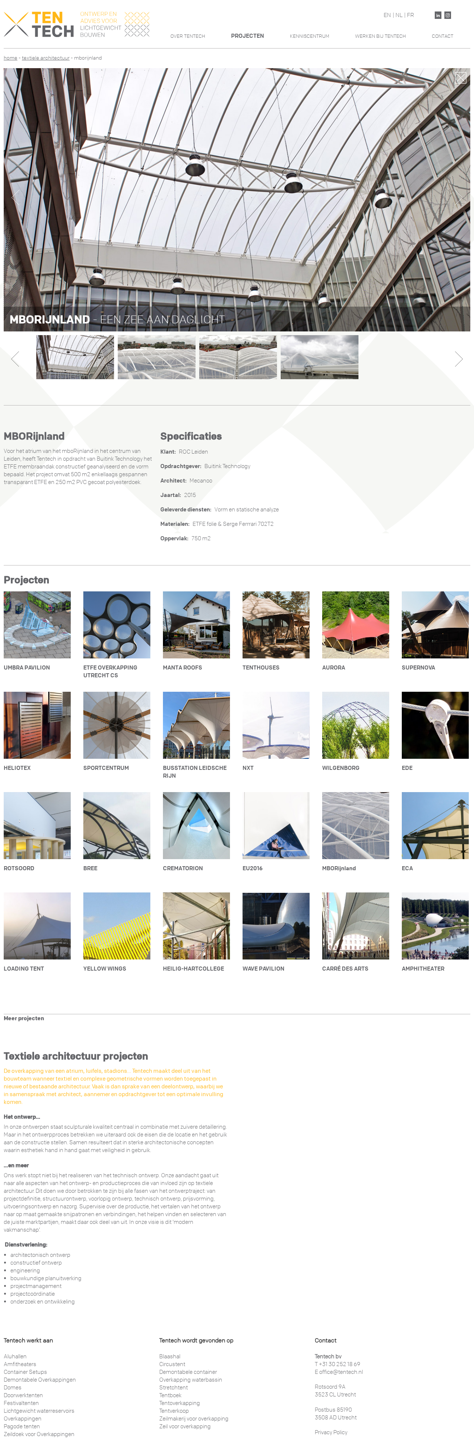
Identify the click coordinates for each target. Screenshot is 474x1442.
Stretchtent (173, 1387)
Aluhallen (15, 1356)
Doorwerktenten (23, 1395)
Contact (442, 36)
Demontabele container (188, 1372)
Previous (15, 198)
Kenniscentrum (309, 36)
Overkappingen (22, 1418)
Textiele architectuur (46, 57)
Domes (12, 1387)
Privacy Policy (331, 1432)
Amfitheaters (20, 1364)
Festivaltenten (21, 1403)
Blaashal (169, 1356)
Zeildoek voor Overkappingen (39, 1434)
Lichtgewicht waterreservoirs (39, 1411)
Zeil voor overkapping (185, 1426)
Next (458, 198)
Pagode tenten (22, 1426)
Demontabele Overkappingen (40, 1379)
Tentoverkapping (179, 1403)
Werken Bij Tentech (380, 36)
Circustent (172, 1364)
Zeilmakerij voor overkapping (193, 1418)
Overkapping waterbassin (190, 1379)
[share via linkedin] (438, 15)
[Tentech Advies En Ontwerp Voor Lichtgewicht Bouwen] (77, 24)
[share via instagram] (447, 15)
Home (10, 57)
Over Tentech (187, 36)
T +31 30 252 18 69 (337, 1364)
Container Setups (25, 1372)
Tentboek (170, 1395)
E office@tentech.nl (339, 1372)
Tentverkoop (174, 1411)
